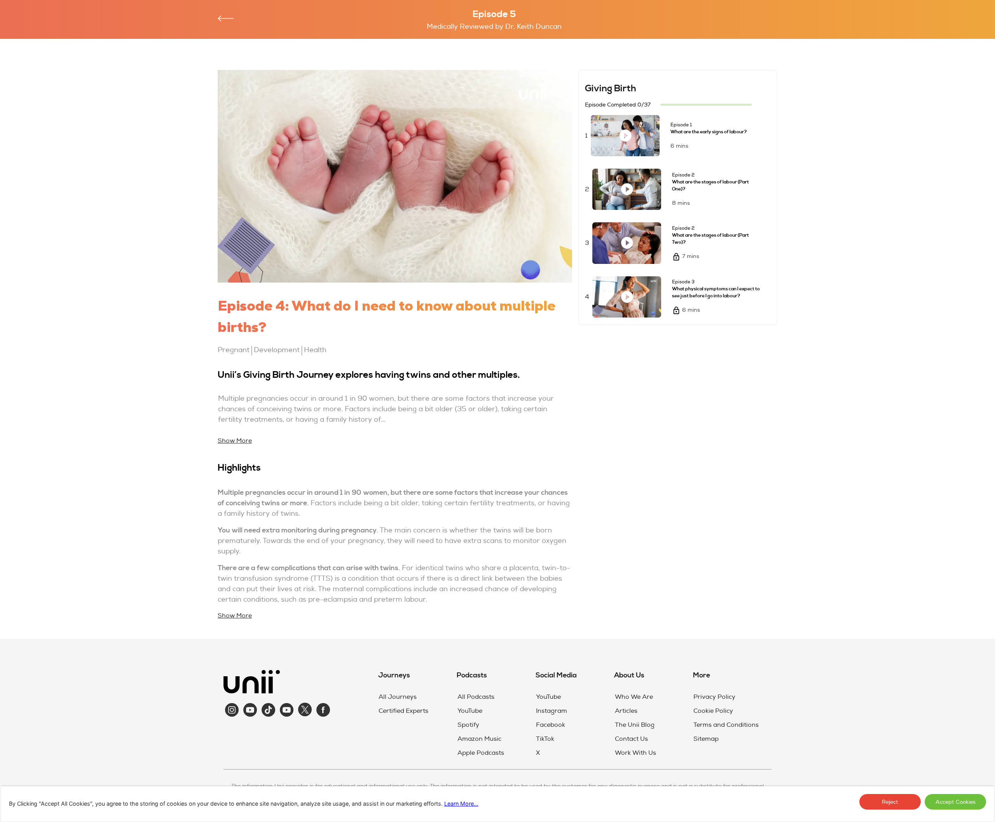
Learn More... (461, 803)
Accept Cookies (956, 802)
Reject (890, 802)
